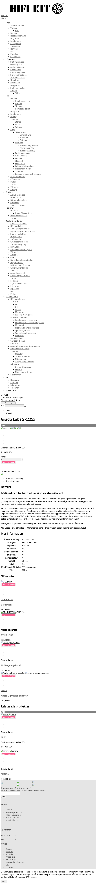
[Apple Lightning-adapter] (25, 673)
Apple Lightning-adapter (14, 695)
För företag (10, 859)
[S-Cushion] (6, 581)
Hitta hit (9, 851)
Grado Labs (7, 599)
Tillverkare (11, 390)
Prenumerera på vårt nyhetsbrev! (16, 788)
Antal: (3, 456)
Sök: (2, 405)
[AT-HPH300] (13, 612)
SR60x (4, 737)
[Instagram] (33, 782)
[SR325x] (9, 751)
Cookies (9, 867)
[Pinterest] (18, 785)
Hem (8, 410)
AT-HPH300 (7, 634)
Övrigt (4, 844)
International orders (15, 862)
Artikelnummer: (8, 471)
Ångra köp (10, 857)
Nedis (4, 690)
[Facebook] (18, 782)
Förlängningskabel (11, 665)
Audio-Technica (9, 629)
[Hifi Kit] (2, 783)
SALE (3, 425)
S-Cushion (6, 604)
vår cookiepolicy (41, 874)
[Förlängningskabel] (10, 642)
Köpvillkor (10, 854)
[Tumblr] (33, 785)
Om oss (9, 849)
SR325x (5, 773)
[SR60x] (8, 714)
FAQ (7, 864)
